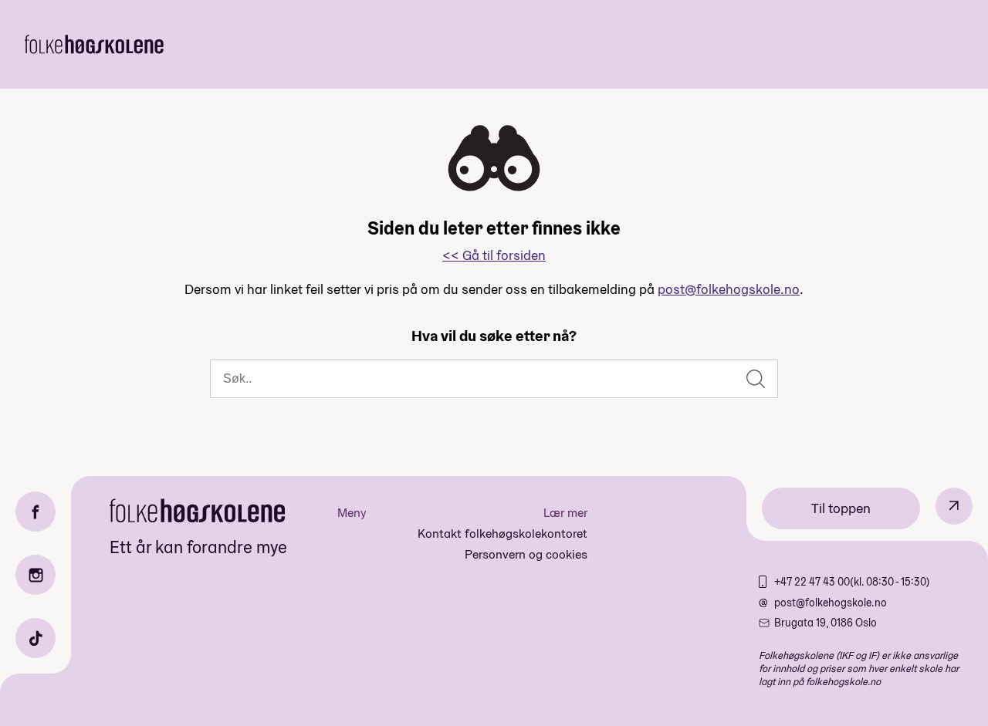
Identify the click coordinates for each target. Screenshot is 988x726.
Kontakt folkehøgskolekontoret (502, 533)
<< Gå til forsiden (494, 255)
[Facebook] (35, 511)
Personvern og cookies (526, 554)
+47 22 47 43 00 (812, 582)
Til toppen (841, 508)
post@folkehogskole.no (729, 289)
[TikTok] (35, 638)
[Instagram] (35, 575)
